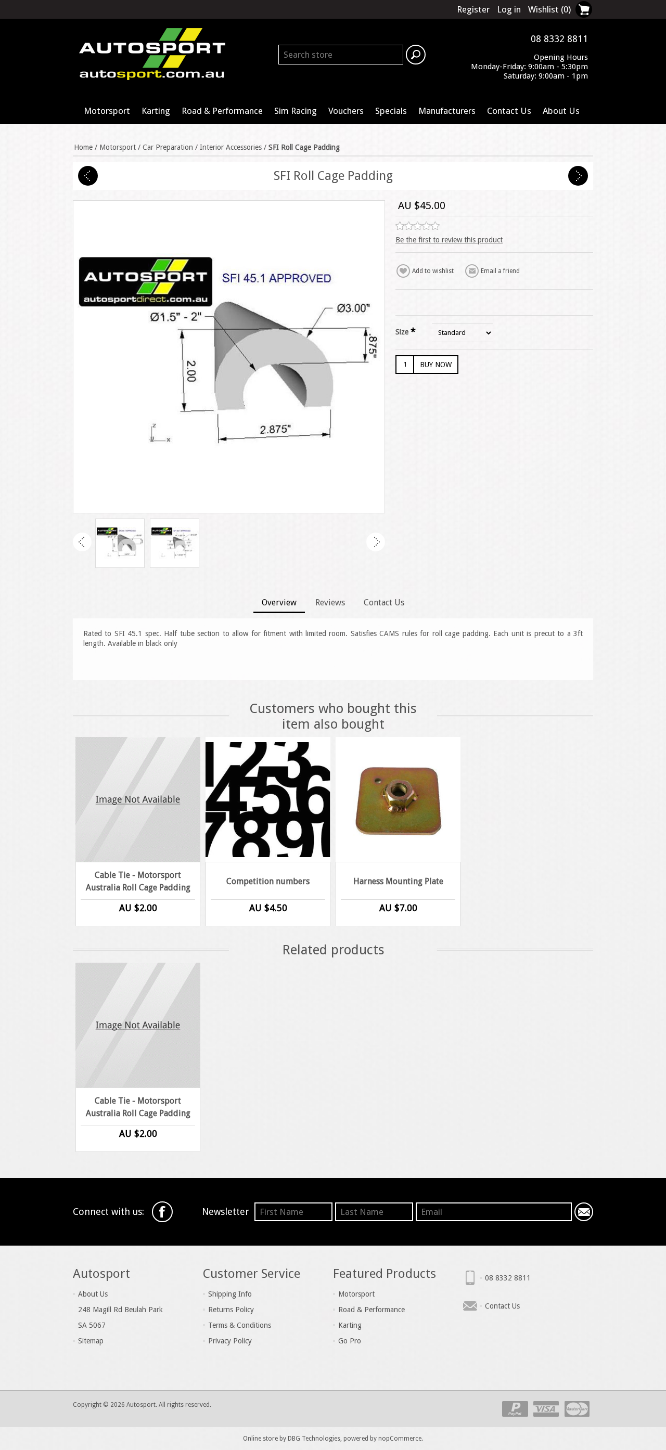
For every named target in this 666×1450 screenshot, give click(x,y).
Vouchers (346, 111)
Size (403, 332)
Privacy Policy (230, 1341)
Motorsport (107, 111)
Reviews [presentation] (330, 602)
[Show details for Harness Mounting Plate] (398, 799)
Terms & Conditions (239, 1325)
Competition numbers (268, 881)
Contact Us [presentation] (384, 602)
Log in (509, 9)
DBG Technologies (314, 1438)
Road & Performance (222, 111)
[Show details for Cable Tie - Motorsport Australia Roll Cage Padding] (137, 799)
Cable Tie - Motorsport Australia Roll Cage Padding (138, 881)
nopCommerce (399, 1438)
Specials (391, 111)
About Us (561, 111)
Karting (156, 111)
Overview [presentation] (279, 602)
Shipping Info (230, 1294)
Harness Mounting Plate (398, 881)
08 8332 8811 (508, 1278)
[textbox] (340, 54)
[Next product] (578, 176)
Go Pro (349, 1341)
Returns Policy (231, 1309)
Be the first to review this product (449, 240)
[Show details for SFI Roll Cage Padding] (120, 543)
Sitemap (91, 1341)
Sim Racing (295, 111)
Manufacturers (447, 111)
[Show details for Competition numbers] (268, 799)
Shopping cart (583, 9)
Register (473, 9)
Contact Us (509, 111)
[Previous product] (88, 176)
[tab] (279, 603)
